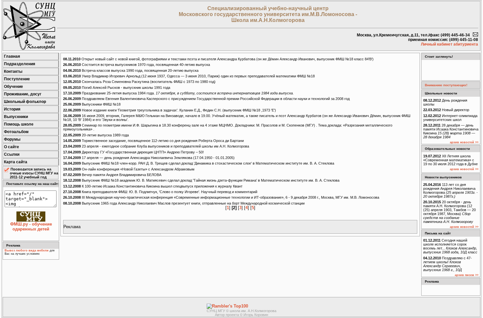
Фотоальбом (16, 131)
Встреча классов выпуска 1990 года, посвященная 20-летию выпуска (130, 70)
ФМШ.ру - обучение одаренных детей (31, 226)
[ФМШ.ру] (29, 48)
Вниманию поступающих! (446, 85)
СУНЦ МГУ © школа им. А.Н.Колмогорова (241, 311)
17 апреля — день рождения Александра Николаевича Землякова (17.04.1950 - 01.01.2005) (149, 158)
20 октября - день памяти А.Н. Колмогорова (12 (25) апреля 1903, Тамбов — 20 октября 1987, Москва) (449, 212)
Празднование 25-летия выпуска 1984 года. (178, 93)
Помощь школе (19, 124)
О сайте (11, 147)
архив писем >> (466, 275)
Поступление (17, 79)
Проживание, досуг (22, 94)
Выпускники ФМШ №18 (92, 104)
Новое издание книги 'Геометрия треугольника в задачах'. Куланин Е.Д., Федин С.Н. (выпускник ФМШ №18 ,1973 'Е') (169, 110)
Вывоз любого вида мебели (27, 250)
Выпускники (16, 116)
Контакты (13, 71)
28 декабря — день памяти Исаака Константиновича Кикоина (450, 131)
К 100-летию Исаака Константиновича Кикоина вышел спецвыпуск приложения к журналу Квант (152, 186)
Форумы (12, 139)
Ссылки (11, 154)
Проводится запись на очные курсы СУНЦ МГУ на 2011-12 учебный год (34, 173)
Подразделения (19, 64)
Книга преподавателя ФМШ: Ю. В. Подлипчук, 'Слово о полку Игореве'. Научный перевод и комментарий (160, 192)
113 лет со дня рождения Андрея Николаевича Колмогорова (450, 190)
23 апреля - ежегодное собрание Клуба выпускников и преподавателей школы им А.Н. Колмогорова (156, 146)
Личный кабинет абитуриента (449, 44)
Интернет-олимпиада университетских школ (450, 118)
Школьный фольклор (25, 101)
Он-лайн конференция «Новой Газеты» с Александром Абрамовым (129, 169)
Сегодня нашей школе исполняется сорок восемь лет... (450, 246)
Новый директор (446, 110)
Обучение (13, 86)
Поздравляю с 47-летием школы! (447, 264)
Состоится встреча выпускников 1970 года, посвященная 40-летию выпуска (136, 65)
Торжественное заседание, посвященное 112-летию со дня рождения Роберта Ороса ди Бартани (153, 141)
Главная (12, 56)
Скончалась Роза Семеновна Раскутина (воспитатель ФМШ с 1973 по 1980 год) (139, 82)
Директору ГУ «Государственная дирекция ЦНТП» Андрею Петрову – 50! (133, 152)
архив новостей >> (464, 142)
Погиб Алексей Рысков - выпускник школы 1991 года (116, 87)
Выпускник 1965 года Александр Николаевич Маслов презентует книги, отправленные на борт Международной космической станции (184, 203)
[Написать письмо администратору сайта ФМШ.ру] (475, 35)
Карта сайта (15, 162)
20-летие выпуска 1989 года (96, 135)
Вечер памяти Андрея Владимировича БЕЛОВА (112, 175)
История (12, 109)
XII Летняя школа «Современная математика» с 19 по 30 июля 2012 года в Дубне (450, 160)
